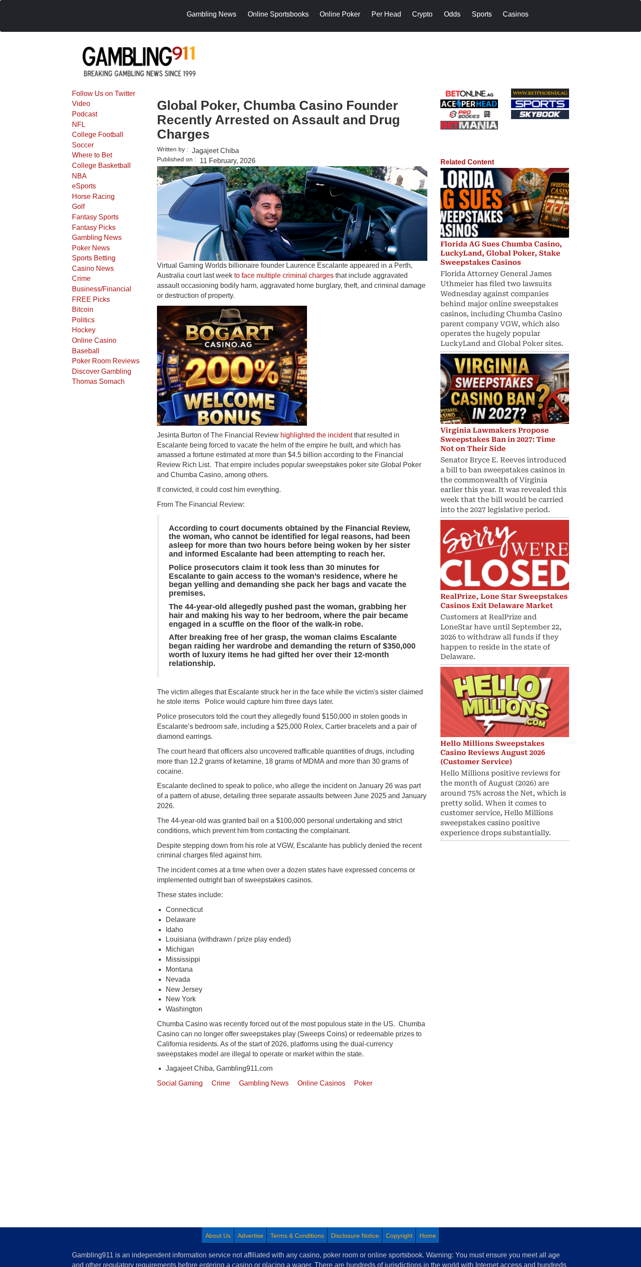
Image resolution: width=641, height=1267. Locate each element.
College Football (97, 134)
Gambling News (97, 237)
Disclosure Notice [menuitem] (355, 1235)
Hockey (83, 330)
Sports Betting (94, 258)
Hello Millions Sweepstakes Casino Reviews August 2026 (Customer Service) (492, 752)
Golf (78, 206)
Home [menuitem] (427, 1235)
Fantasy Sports (95, 217)
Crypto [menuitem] (422, 14)
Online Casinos (321, 1083)
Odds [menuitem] (452, 14)
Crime (81, 278)
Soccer (83, 145)
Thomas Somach (98, 381)
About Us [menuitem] (218, 1235)
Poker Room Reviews (106, 361)
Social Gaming (180, 1083)
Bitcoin (82, 309)
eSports (84, 186)
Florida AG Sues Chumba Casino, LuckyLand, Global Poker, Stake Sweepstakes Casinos (501, 253)
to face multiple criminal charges (284, 275)
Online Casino (94, 340)
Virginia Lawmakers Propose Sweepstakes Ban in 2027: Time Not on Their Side (498, 439)
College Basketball (101, 165)
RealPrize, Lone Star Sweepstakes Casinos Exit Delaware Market (504, 601)
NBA (79, 176)
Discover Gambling (101, 371)
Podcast (84, 114)
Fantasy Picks (94, 227)
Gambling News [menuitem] (211, 14)
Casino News (93, 268)
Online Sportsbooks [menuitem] (278, 14)
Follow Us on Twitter (103, 93)
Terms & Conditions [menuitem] (297, 1235)
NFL (78, 124)
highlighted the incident (316, 435)
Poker (363, 1083)
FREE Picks (91, 299)
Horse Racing (93, 196)
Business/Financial (101, 289)
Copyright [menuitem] (399, 1235)
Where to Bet (92, 155)
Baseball (85, 351)
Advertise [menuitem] (250, 1235)
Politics (83, 320)
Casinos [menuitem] (515, 14)
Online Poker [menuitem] (340, 14)
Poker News (91, 248)
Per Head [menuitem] (386, 14)
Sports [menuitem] (482, 14)
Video (81, 103)
